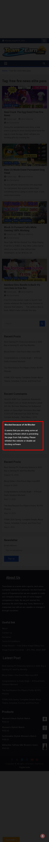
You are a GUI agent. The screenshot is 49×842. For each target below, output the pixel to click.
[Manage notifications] (42, 836)
